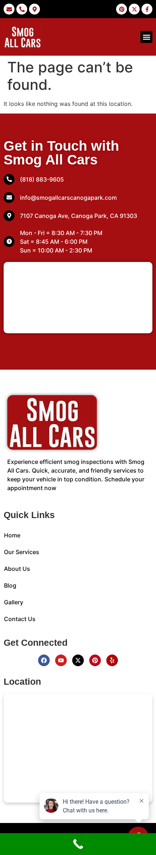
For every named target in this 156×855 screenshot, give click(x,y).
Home (12, 535)
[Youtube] (61, 660)
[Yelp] (112, 660)
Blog (10, 585)
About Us (17, 568)
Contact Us (20, 619)
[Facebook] (44, 660)
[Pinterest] (95, 660)
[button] (146, 37)
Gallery (13, 602)
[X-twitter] (78, 660)
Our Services (21, 552)
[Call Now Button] (78, 844)
